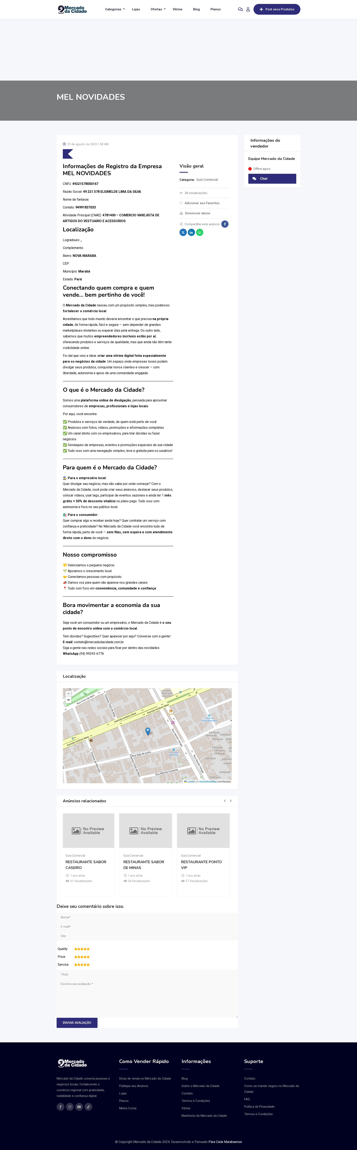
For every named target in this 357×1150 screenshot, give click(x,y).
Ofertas (156, 9)
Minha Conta (127, 1108)
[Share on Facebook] (224, 224)
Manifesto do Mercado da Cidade (204, 1116)
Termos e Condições (196, 1101)
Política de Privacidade (259, 1106)
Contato (187, 1093)
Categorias (113, 9)
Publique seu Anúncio (133, 1086)
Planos (216, 9)
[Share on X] (183, 232)
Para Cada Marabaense (225, 1142)
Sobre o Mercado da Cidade (200, 1086)
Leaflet (191, 781)
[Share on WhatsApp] (199, 232)
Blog (196, 9)
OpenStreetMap (208, 781)
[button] (147, 731)
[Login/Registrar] (248, 9)
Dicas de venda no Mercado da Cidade (145, 1078)
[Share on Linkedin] (191, 232)
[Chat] (240, 9)
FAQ (247, 1099)
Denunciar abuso (197, 213)
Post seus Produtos (279, 9)
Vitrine (177, 9)
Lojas (136, 9)
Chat (263, 179)
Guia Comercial (207, 180)
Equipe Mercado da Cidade (271, 158)
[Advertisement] (178, 50)
